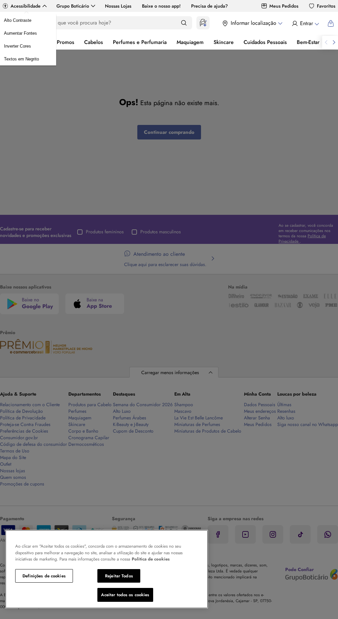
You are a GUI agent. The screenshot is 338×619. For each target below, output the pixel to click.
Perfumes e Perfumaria (140, 42)
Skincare (224, 42)
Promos (65, 42)
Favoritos (326, 6)
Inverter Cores (17, 46)
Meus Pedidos (283, 6)
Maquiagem (190, 42)
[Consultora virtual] (203, 22)
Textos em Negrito (21, 59)
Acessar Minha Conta (305, 23)
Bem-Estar (308, 42)
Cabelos (93, 42)
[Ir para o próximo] (334, 42)
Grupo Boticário (72, 6)
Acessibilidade (26, 6)
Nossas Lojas (118, 6)
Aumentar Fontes (20, 33)
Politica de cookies (151, 559)
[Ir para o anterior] (326, 42)
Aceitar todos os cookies (125, 595)
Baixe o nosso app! (161, 6)
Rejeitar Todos (119, 576)
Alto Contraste (17, 20)
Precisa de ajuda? (209, 6)
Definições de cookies (44, 576)
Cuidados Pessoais (265, 42)
